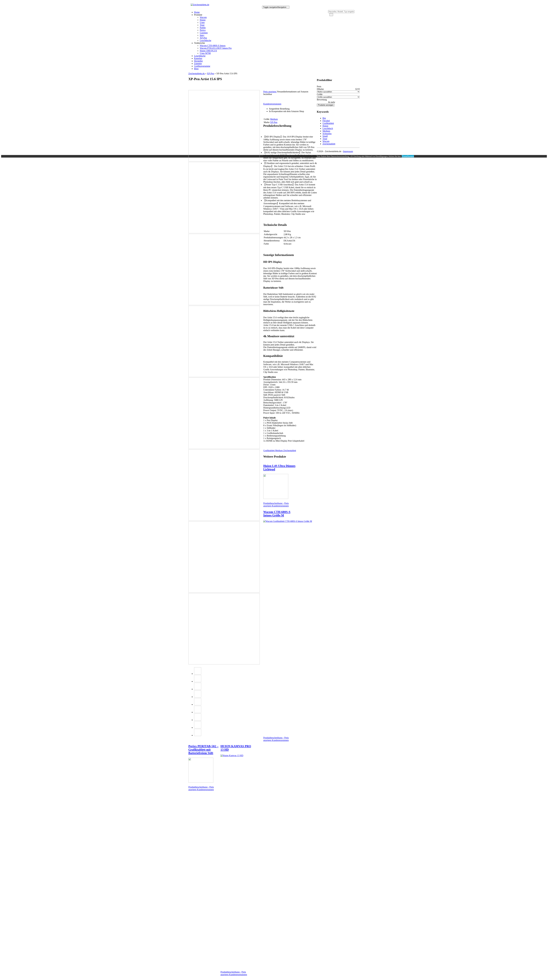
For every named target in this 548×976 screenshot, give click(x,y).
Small (325, 136)
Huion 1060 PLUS (208, 50)
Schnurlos (327, 133)
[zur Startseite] (200, 4)
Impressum (348, 151)
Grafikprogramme (202, 66)
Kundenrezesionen (280, 506)
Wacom (203, 17)
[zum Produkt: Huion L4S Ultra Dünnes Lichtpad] (275, 498)
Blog (196, 68)
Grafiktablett (269, 450)
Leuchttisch (328, 128)
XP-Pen (203, 38)
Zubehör (198, 63)
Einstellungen (408, 156)
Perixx (203, 30)
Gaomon (204, 33)
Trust (202, 25)
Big (324, 118)
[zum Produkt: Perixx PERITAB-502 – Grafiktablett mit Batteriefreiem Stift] (200, 782)
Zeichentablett (289, 450)
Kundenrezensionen (272, 104)
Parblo (203, 27)
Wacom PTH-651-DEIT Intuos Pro (216, 48)
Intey (202, 35)
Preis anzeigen (270, 91)
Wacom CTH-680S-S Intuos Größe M (276, 513)
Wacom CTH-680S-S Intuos (212, 45)
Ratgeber (198, 58)
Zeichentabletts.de (196, 73)
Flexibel (326, 120)
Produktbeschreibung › (273, 503)
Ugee (202, 22)
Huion (203, 20)
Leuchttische (205, 40)
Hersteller (198, 61)
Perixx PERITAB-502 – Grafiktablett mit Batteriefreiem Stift (203, 749)
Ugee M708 (205, 53)
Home (197, 12)
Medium (279, 450)
